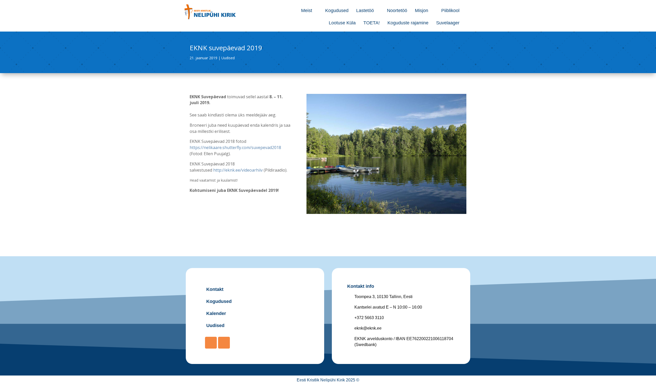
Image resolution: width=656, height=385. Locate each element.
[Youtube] (224, 343)
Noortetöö (397, 10)
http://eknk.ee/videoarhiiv (238, 170)
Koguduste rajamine (407, 22)
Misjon (421, 10)
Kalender (216, 313)
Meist (306, 10)
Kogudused (336, 10)
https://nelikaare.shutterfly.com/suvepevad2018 (235, 147)
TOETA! (371, 22)
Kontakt (214, 289)
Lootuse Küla (342, 22)
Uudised (228, 57)
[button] (309, 10)
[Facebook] (211, 343)
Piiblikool (450, 10)
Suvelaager (447, 22)
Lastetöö (365, 10)
